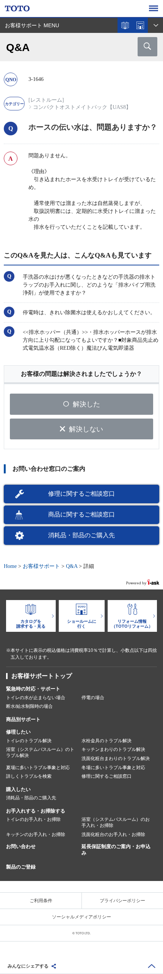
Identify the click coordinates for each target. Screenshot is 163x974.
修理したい (18, 732)
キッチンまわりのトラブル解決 (113, 749)
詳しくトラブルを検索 (29, 776)
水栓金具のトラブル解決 (107, 740)
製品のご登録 (21, 867)
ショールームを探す (140, 25)
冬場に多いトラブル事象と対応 (113, 767)
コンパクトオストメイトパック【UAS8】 (82, 107)
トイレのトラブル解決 (29, 740)
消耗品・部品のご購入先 (81, 535)
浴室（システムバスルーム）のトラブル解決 (40, 752)
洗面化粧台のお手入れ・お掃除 (113, 834)
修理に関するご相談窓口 (81, 493)
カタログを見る (125, 25)
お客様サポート (41, 566)
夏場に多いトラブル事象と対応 (38, 767)
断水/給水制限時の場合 (29, 706)
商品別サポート (23, 719)
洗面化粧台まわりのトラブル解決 (116, 758)
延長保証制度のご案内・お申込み (116, 850)
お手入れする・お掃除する (35, 811)
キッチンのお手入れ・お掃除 (35, 834)
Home (10, 566)
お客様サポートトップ (41, 676)
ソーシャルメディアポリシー (81, 917)
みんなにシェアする (28, 966)
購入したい (18, 789)
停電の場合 (93, 697)
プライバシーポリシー (122, 900)
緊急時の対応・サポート (33, 689)
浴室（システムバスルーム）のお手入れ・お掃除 (116, 822)
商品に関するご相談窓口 (81, 514)
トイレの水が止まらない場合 (35, 697)
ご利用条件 (41, 900)
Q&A (71, 566)
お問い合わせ (21, 846)
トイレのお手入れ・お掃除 (33, 819)
